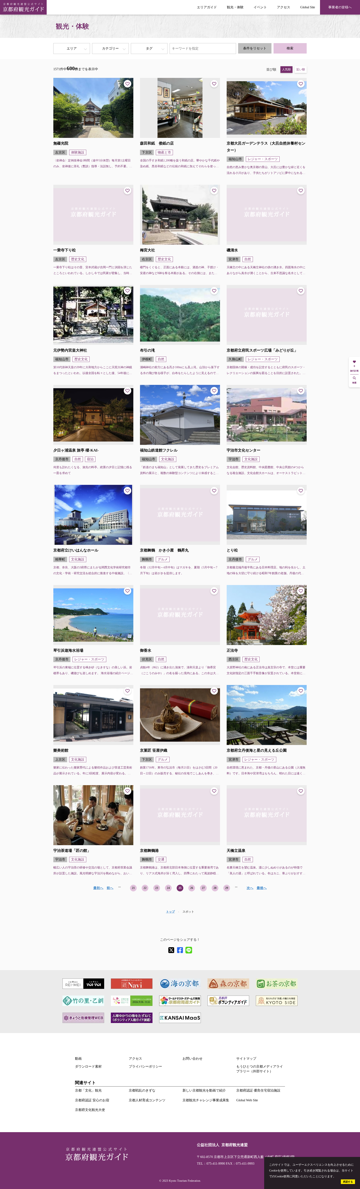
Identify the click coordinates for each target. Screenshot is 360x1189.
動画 (78, 1058)
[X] (171, 950)
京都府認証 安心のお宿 (92, 1100)
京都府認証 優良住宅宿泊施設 (258, 1090)
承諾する (348, 1181)
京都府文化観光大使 (90, 1110)
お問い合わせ (192, 1058)
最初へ (98, 888)
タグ (149, 48)
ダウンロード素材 (88, 1066)
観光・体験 (235, 7)
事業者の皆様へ (340, 7)
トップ (170, 911)
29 (226, 888)
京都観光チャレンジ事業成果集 (205, 1100)
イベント (260, 7)
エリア (72, 48)
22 (145, 888)
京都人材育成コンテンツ (147, 1100)
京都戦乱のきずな (142, 1090)
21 (133, 888)
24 (168, 888)
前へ (110, 888)
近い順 (300, 69)
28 (215, 888)
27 (203, 888)
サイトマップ (246, 1058)
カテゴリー (110, 48)
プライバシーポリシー (145, 1066)
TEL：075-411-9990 (211, 1163)
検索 (290, 48)
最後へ (262, 888)
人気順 (286, 69)
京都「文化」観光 (88, 1090)
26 (191, 888)
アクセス (283, 7)
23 (156, 888)
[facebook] (180, 950)
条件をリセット (254, 48)
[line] (188, 950)
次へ (250, 888)
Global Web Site (247, 1100)
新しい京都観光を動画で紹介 (204, 1090)
